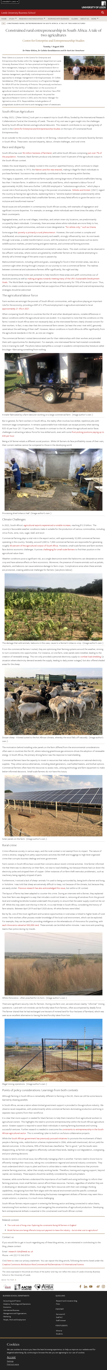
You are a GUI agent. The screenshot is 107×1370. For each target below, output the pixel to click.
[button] (103, 12)
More (93, 18)
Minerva (59, 1330)
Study (11, 18)
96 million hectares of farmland (37, 153)
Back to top (8, 1279)
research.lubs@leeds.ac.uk (20, 1251)
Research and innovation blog (66, 1300)
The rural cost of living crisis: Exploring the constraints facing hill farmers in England (41, 1225)
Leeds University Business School (18, 12)
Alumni (74, 18)
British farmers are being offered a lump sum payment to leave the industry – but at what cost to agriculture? (52, 1230)
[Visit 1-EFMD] (7, 1286)
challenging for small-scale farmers (59, 549)
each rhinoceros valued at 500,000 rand (20, 925)
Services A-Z (60, 1314)
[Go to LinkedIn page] (85, 1286)
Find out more (13, 1364)
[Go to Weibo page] (98, 1286)
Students (59, 1333)
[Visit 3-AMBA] (43, 1286)
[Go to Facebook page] (80, 1286)
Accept (11, 1357)
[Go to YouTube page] (90, 1286)
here (9, 1260)
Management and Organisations (14, 1313)
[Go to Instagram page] (103, 1286)
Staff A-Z (59, 1317)
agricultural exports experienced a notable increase (47, 525)
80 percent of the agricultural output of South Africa (34, 545)
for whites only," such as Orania (81, 227)
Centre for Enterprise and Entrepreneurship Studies (36, 128)
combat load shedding (90, 656)
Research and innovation (31, 18)
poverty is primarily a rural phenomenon (36, 232)
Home (4, 18)
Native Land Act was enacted (48, 169)
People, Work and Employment (14, 1319)
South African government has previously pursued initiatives (39, 1138)
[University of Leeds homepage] (94, 4)
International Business (11, 1310)
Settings (10, 1361)
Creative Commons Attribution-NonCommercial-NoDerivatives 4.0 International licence (43, 1264)
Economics (7, 1307)
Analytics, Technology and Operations (17, 1304)
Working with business (58, 18)
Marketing (7, 1316)
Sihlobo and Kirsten (81, 190)
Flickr (58, 1304)
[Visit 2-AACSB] (22, 1286)
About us (84, 18)
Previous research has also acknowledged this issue (41, 888)
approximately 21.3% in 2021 (15, 308)
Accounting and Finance (12, 1300)
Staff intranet (61, 1320)
